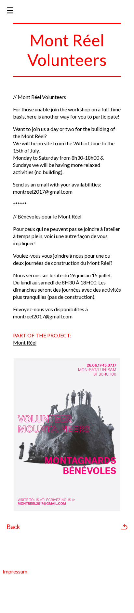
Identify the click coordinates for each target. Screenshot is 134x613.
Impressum (15, 571)
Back (13, 526)
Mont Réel (24, 342)
